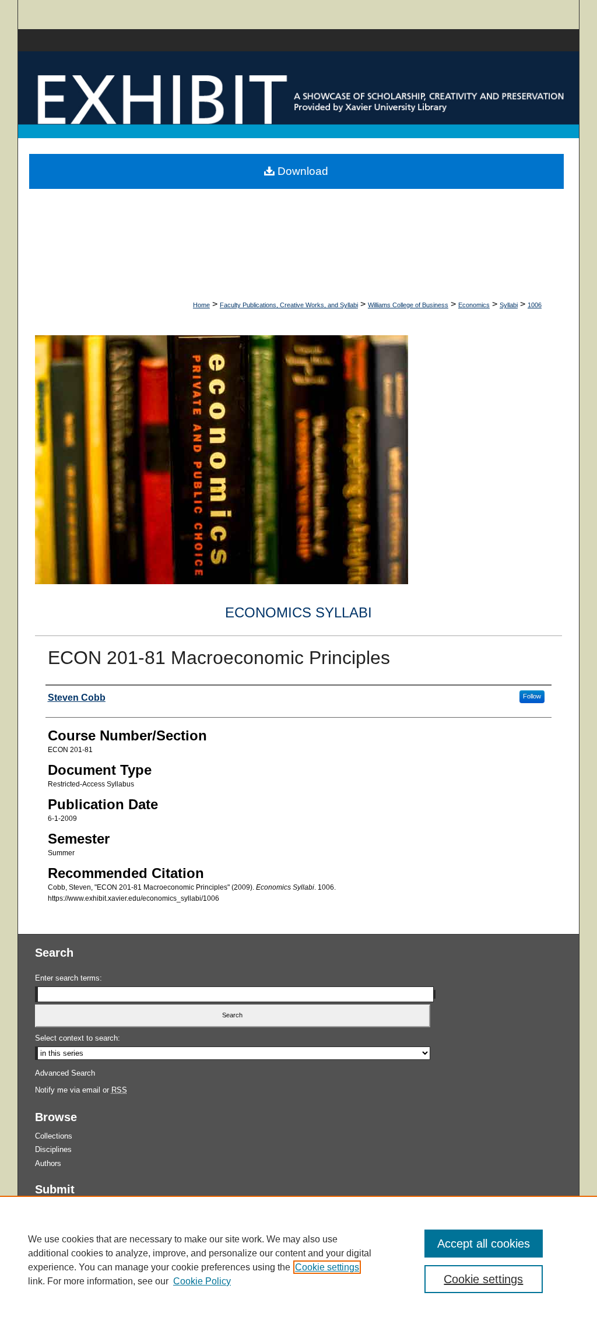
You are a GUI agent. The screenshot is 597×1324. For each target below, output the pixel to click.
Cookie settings (327, 1267)
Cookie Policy (202, 1281)
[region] (298, 1260)
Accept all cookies (483, 1243)
